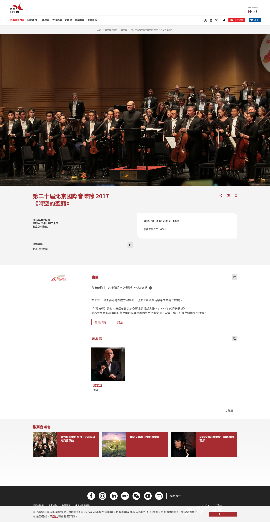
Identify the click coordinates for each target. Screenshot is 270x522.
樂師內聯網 (38, 505)
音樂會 (124, 29)
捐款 (256, 20)
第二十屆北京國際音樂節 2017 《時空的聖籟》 (152, 29)
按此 (55, 516)
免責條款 (52, 505)
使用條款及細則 (82, 505)
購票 (120, 322)
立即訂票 (238, 20)
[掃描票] (205, 20)
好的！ (223, 514)
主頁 (99, 29)
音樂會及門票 (111, 29)
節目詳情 (100, 322)
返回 (230, 410)
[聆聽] (150, 288)
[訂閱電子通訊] (211, 20)
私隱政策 (66, 505)
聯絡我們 (175, 496)
